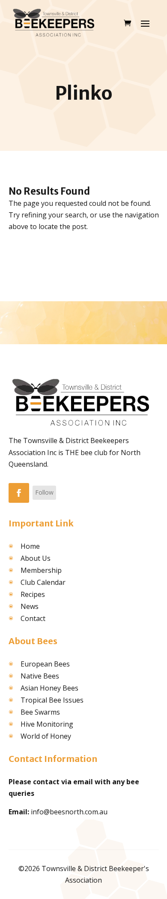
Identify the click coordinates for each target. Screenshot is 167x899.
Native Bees (40, 676)
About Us (36, 558)
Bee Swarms (40, 712)
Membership (41, 570)
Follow (44, 492)
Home (30, 546)
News (30, 606)
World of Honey (46, 736)
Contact (33, 618)
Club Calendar (43, 582)
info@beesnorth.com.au (69, 811)
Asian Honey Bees (49, 688)
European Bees (45, 664)
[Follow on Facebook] (19, 493)
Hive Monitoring (47, 724)
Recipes (33, 594)
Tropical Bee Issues (52, 700)
